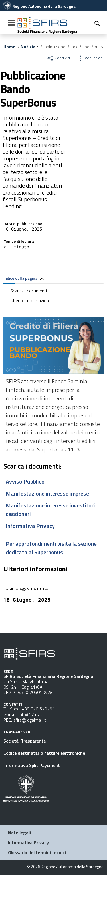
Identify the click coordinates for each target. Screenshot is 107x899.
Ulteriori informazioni (30, 300)
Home (9, 46)
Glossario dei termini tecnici (37, 852)
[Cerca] (97, 23)
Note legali (19, 832)
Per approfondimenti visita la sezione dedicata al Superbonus (51, 548)
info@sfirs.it (30, 714)
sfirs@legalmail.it (29, 719)
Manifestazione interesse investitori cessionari (51, 509)
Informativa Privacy (30, 525)
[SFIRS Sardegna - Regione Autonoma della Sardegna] (29, 653)
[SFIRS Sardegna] (7, 6)
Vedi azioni (94, 58)
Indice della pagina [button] (20, 278)
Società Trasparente (25, 740)
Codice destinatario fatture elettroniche (44, 753)
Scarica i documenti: (29, 290)
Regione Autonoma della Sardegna (44, 6)
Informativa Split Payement (31, 765)
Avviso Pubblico (25, 481)
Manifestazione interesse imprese (47, 493)
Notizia (28, 46)
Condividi (62, 58)
